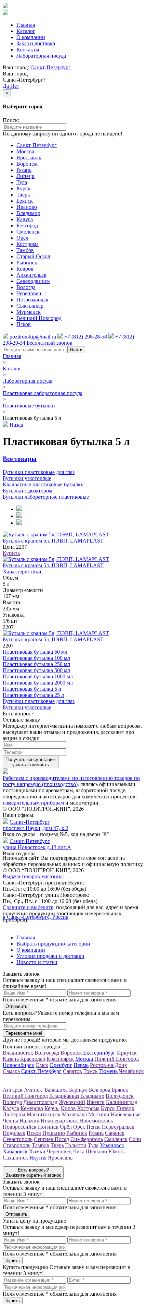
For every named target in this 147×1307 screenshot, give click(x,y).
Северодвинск (33, 281)
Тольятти (75, 1145)
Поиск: (11, 120)
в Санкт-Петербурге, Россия (35, 917)
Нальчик (29, 1121)
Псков (23, 324)
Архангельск (31, 275)
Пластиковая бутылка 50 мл (35, 652)
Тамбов (25, 250)
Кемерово (32, 1108)
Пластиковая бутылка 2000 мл (38, 683)
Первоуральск (118, 1127)
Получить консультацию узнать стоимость (30, 762)
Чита (78, 1151)
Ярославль (28, 158)
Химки (37, 1151)
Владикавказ (64, 1096)
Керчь (51, 1108)
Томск (90, 1071)
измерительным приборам (33, 803)
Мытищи (98, 1114)
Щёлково (96, 1151)
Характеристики (22, 571)
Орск (79, 1127)
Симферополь (86, 1139)
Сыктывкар (29, 306)
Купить (11, 553)
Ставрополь (16, 1145)
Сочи (135, 1139)
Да (6, 86)
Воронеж (27, 164)
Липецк (25, 176)
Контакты (27, 49)
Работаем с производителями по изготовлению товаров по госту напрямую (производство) (71, 781)
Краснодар (32, 1059)
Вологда (26, 287)
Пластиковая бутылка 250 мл (36, 664)
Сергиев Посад (51, 1139)
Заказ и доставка (35, 43)
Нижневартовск (59, 1121)
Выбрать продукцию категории (53, 944)
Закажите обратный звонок (33, 1172)
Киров (68, 1108)
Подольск (14, 1133)
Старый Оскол (33, 256)
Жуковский (72, 1102)
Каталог (25, 31)
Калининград (121, 1102)
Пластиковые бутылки (29, 405)
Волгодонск (120, 1096)
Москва (25, 151)
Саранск (114, 1133)
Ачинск (33, 1090)
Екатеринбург (99, 1053)
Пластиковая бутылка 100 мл (36, 658)
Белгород (27, 225)
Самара (11, 1071)
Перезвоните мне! (23, 1033)
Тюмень (108, 1071)
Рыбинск (26, 262)
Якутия (37, 1158)
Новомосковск (96, 1121)
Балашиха (56, 1090)
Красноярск (60, 1059)
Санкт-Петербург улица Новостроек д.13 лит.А (37, 844)
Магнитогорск (44, 1114)
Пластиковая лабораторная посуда (42, 393)
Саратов (72, 1071)
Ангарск (13, 1090)
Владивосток (18, 1053)
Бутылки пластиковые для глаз (39, 701)
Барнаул (78, 1090)
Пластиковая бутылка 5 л (32, 689)
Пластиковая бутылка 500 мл (36, 670)
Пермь (81, 1065)
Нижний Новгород (116, 1059)
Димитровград (40, 1102)
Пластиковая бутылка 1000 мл (38, 676)
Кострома (27, 244)
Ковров (25, 269)
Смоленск (28, 232)
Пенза (93, 1127)
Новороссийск (20, 1127)
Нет (14, 86)
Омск (42, 1065)
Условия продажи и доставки (50, 956)
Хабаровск (15, 1151)
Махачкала (74, 1114)
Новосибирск (18, 1065)
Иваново (26, 207)
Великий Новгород (39, 318)
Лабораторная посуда (41, 56)
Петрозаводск (32, 299)
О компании (30, 37)
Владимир (28, 213)
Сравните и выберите (28, 907)
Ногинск (48, 1127)
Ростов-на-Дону (108, 1065)
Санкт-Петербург (50, 67)
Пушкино (53, 1133)
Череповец (28, 293)
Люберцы (14, 1114)
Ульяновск (112, 1145)
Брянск (24, 201)
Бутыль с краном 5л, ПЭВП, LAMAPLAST (53, 541)
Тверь (23, 195)
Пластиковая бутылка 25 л (33, 695)
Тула (21, 182)
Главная (25, 25)
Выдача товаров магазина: (33, 876)
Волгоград (47, 1053)
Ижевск (95, 1102)
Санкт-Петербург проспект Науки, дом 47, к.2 (35, 825)
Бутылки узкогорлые (27, 707)
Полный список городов (31, 1046)
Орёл (22, 238)
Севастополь (17, 1139)
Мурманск (28, 312)
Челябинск (131, 1071)
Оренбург (61, 1065)
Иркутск (127, 1053)
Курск (23, 188)
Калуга (24, 219)
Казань (11, 1059)
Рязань (23, 170)
